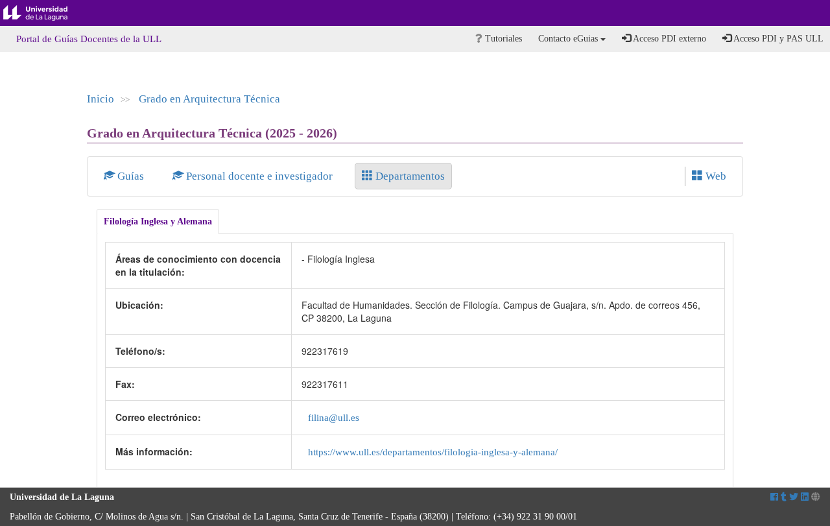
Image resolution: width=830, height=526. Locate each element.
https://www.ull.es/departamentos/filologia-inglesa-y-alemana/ (433, 451)
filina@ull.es (333, 417)
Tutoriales (502, 38)
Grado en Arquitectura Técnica (209, 99)
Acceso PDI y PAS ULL (777, 38)
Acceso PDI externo (668, 38)
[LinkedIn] (805, 497)
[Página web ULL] (815, 497)
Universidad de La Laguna (45, 13)
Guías (131, 176)
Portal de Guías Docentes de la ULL (88, 39)
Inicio (100, 99)
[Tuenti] (784, 497)
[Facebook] (774, 497)
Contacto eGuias (569, 38)
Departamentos (409, 176)
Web (714, 176)
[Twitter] (793, 497)
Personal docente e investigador (259, 176)
